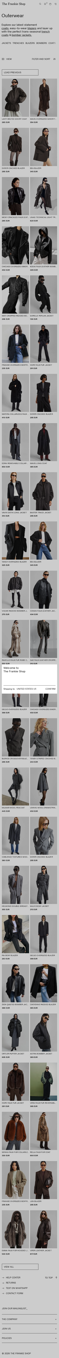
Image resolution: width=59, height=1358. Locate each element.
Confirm (50, 688)
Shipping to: (9, 688)
